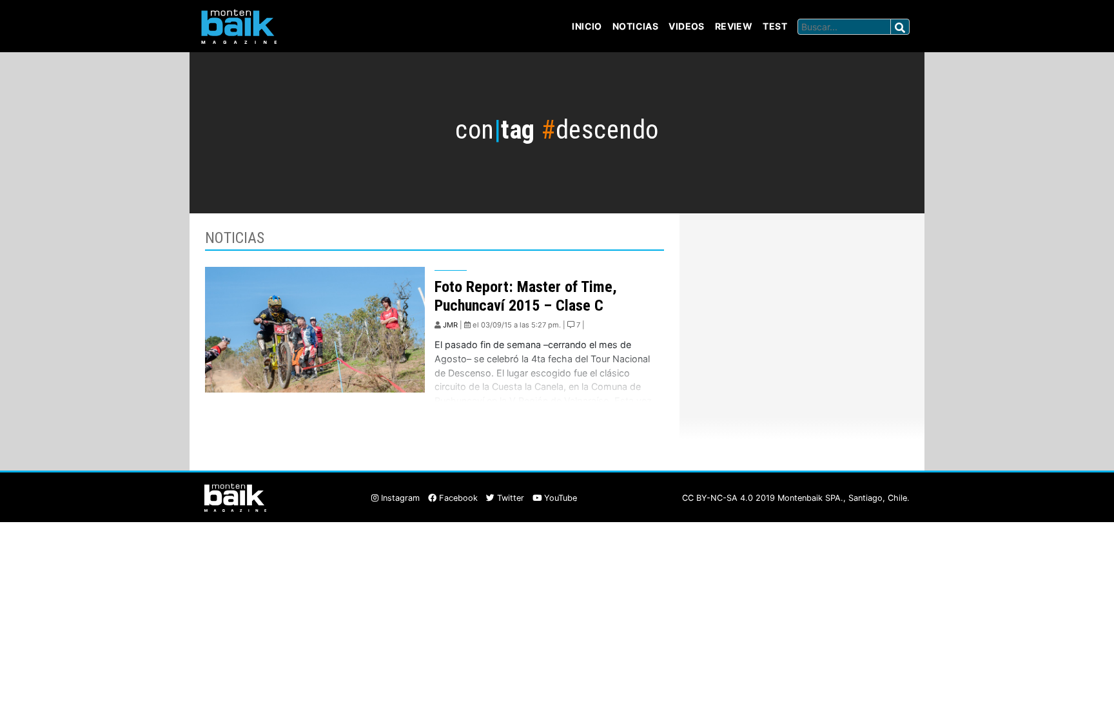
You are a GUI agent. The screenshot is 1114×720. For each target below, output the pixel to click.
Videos (687, 26)
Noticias (635, 26)
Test (775, 26)
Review (734, 26)
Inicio (587, 26)
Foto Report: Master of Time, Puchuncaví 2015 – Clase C (526, 296)
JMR (450, 324)
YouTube (559, 498)
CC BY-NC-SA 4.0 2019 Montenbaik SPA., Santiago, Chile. (796, 498)
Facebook (457, 498)
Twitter (509, 498)
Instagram (399, 498)
